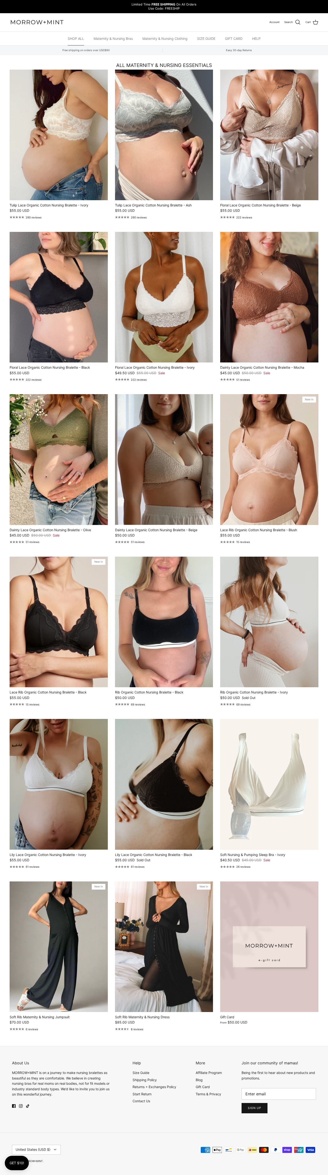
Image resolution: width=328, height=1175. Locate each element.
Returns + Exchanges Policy (154, 1087)
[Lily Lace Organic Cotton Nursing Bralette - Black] (164, 784)
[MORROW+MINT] (37, 22)
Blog (199, 1080)
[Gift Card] (269, 946)
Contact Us (141, 1101)
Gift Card (203, 1087)
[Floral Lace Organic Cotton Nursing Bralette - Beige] (269, 135)
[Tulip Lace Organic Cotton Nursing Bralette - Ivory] (59, 135)
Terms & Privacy (208, 1094)
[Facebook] (14, 1106)
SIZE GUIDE (206, 38)
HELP (256, 38)
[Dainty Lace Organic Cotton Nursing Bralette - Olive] (59, 459)
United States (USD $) (33, 1149)
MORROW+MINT (33, 1161)
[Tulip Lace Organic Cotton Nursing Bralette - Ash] (164, 135)
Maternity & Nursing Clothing (165, 38)
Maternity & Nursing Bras (113, 38)
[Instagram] (21, 1106)
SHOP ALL (76, 38)
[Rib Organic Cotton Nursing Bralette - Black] (164, 622)
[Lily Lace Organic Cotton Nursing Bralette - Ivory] (59, 784)
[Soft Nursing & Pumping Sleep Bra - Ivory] (269, 784)
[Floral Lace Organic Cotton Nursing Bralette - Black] (59, 297)
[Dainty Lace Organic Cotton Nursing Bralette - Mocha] (269, 297)
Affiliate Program (209, 1073)
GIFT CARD (234, 38)
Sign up (254, 1108)
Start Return (142, 1094)
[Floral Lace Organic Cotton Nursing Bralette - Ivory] (164, 297)
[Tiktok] (28, 1106)
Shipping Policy (145, 1080)
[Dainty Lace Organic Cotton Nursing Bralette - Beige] (164, 459)
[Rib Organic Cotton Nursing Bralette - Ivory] (269, 622)
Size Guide (141, 1073)
